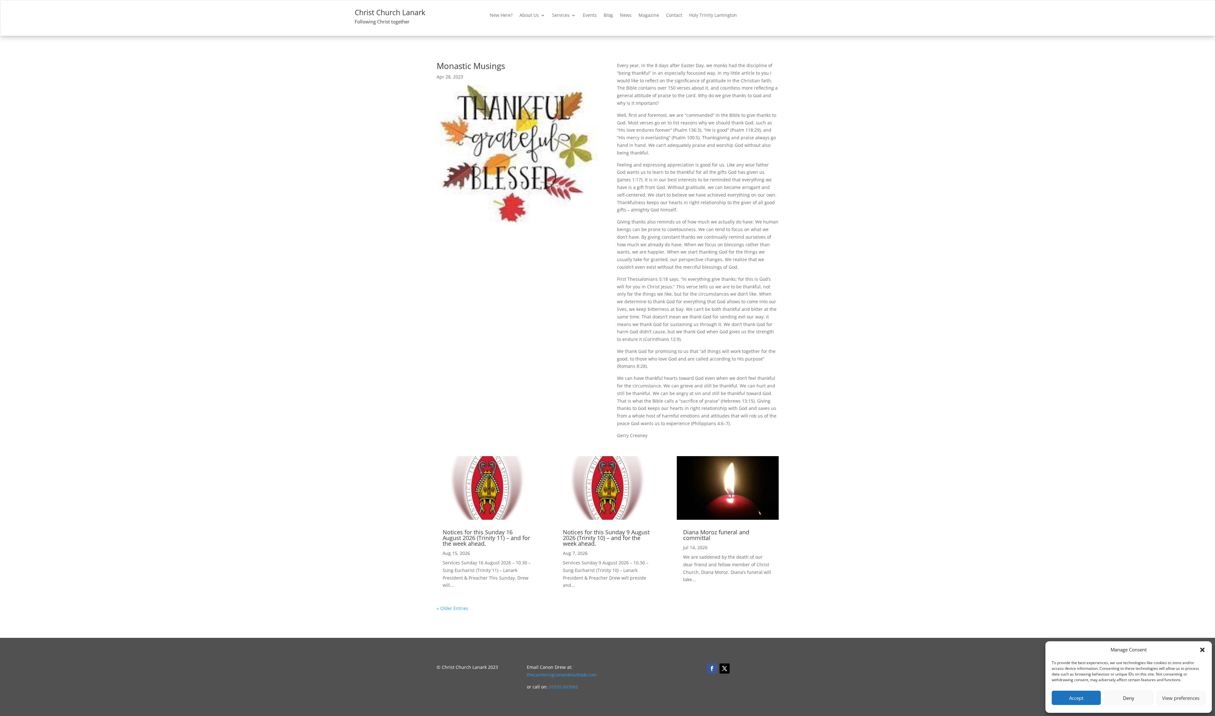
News (626, 15)
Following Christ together (382, 21)
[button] (1202, 650)
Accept (1076, 698)
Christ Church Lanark (390, 12)
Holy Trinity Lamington (713, 15)
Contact (674, 15)
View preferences (1180, 698)
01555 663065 (563, 687)
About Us (529, 15)
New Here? (501, 15)
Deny (1128, 698)
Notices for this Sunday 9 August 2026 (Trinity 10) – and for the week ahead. (606, 537)
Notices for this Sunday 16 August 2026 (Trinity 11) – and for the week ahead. (486, 537)
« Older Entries (452, 608)
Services (561, 15)
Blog (608, 15)
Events (590, 15)
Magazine (649, 15)
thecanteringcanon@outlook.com (562, 675)
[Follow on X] (725, 668)
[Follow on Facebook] (712, 668)
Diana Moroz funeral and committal (716, 535)
